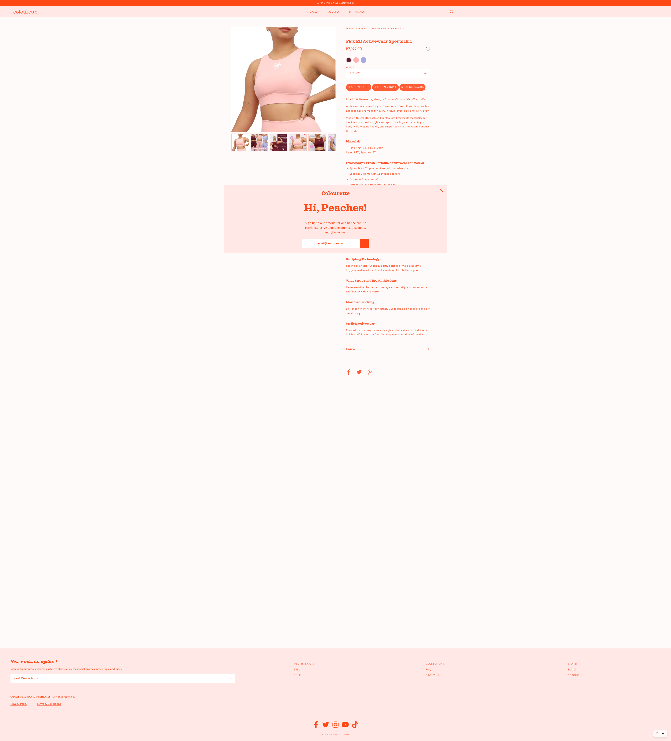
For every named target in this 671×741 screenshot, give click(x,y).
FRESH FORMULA (356, 12)
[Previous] (230, 79)
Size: (355, 73)
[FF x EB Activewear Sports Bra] (240, 142)
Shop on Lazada (412, 87)
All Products (362, 29)
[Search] (452, 12)
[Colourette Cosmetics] (23, 11)
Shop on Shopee (385, 87)
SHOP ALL (311, 12)
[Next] (335, 79)
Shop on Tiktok (358, 87)
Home (349, 29)
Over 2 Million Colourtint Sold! (335, 3)
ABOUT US (334, 12)
